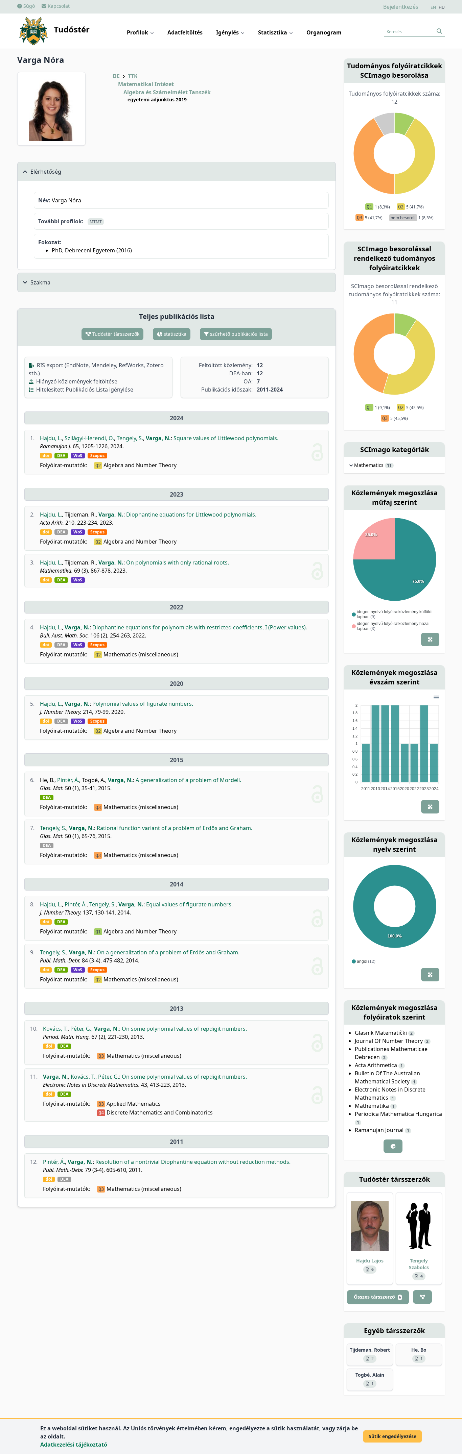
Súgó (28, 6)
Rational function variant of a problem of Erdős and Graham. (174, 828)
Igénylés (228, 32)
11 (389, 465)
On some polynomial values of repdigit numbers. (184, 1028)
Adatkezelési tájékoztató (73, 1444)
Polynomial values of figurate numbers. (142, 703)
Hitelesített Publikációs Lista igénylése (84, 389)
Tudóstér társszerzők (115, 334)
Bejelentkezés (400, 6)
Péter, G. (80, 1028)
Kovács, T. (55, 1028)
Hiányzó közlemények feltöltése (76, 381)
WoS (77, 455)
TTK (133, 76)
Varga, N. (158, 438)
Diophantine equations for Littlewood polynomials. (191, 514)
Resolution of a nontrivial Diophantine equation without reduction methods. (193, 1161)
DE (116, 76)
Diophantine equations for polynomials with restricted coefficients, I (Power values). (199, 627)
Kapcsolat (58, 6)
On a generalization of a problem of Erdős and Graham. (168, 952)
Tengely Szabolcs (419, 1264)
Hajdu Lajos (370, 1260)
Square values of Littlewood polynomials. (226, 438)
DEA (61, 455)
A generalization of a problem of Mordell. (188, 780)
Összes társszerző (377, 1297)
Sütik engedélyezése (392, 1436)
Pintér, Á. (68, 780)
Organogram (324, 32)
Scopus (97, 455)
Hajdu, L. (51, 438)
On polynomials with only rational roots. (177, 562)
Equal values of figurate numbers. (189, 904)
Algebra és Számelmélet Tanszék (167, 92)
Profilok (138, 32)
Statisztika (273, 32)
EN (433, 7)
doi (46, 455)
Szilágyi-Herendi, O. (89, 438)
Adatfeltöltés (185, 32)
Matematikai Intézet (146, 84)
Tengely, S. (130, 438)
